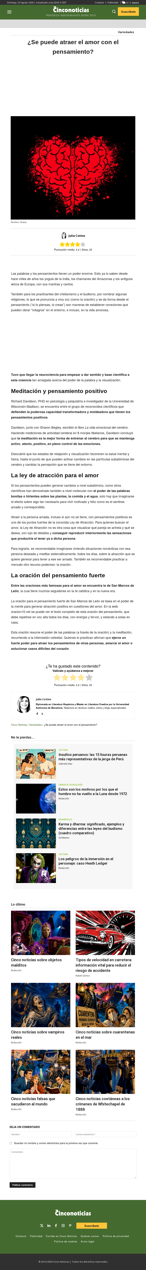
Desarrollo (65, 819)
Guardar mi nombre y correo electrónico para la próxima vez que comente (56, 1143)
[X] (69, 261)
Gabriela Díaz (65, 763)
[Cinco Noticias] (73, 1213)
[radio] (57, 678)
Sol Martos (64, 837)
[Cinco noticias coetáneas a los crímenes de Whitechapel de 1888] (105, 1072)
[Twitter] (41, 1225)
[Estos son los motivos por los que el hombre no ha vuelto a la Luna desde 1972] (36, 799)
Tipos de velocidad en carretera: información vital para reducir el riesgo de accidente (104, 965)
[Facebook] (77, 261)
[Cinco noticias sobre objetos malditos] (40, 933)
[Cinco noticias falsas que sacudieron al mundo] (40, 1072)
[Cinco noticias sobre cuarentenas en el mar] (105, 1005)
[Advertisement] (73, 86)
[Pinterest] (70, 1225)
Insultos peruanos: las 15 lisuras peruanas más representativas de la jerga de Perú (93, 756)
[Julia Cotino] (64, 236)
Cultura (63, 750)
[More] (102, 261)
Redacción (64, 798)
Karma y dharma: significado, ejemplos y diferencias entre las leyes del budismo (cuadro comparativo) (91, 828)
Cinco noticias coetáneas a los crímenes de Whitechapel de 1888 (103, 1104)
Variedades (126, 32)
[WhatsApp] (85, 261)
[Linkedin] (48, 1225)
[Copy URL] (94, 261)
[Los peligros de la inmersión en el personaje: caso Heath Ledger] (36, 868)
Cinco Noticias (19, 724)
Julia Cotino (77, 236)
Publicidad (113, 2)
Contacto (99, 2)
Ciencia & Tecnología (70, 785)
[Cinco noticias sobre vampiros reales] (40, 1005)
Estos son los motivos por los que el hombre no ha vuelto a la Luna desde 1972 (93, 791)
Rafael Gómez (83, 975)
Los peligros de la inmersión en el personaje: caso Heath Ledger (86, 861)
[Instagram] (63, 1225)
